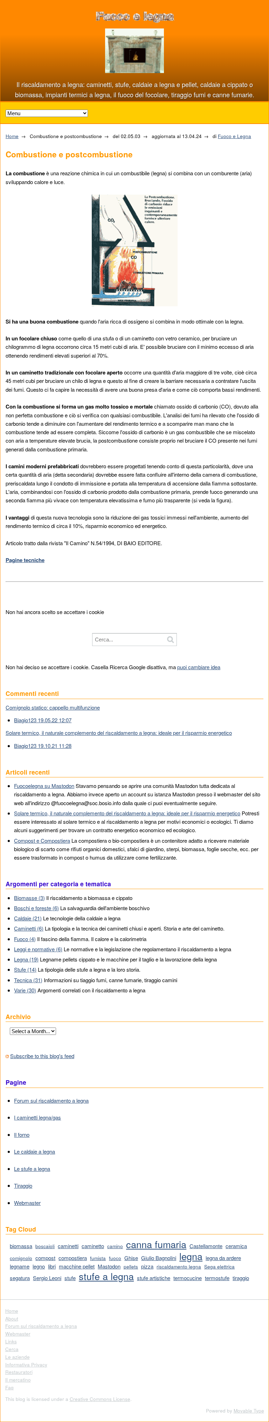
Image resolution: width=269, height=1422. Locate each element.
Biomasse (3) (29, 897)
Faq (9, 1387)
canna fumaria (156, 1244)
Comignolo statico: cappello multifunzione (53, 707)
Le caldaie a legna (34, 1151)
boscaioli (45, 1246)
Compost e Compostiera (42, 840)
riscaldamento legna (179, 1266)
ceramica (236, 1246)
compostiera (72, 1257)
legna (190, 1256)
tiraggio (241, 1277)
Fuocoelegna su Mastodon (44, 785)
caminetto (93, 1246)
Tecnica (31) (28, 980)
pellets (131, 1266)
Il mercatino (18, 1379)
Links (11, 1341)
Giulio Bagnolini (158, 1257)
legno (39, 1266)
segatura (20, 1277)
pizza (147, 1266)
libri (52, 1266)
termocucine (187, 1277)
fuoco (115, 1258)
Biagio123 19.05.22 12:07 (42, 720)
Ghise (131, 1257)
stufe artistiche (153, 1277)
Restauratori (19, 1372)
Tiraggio (23, 1185)
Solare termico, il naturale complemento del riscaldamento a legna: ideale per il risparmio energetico (119, 732)
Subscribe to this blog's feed (42, 1055)
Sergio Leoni (47, 1277)
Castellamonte (205, 1246)
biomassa (21, 1246)
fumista (98, 1258)
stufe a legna (106, 1276)
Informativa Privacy (26, 1364)
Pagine (16, 1082)
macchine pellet (77, 1266)
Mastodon (109, 1266)
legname (19, 1266)
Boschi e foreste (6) (36, 908)
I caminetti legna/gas (37, 1117)
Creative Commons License (100, 1399)
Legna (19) (26, 959)
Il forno (21, 1134)
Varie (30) (25, 990)
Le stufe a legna (32, 1168)
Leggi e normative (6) (38, 949)
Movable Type (249, 1410)
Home (12, 136)
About (11, 1318)
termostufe (217, 1277)
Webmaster (27, 1202)
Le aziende (17, 1356)
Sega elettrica (219, 1266)
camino (115, 1246)
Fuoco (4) (25, 938)
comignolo (21, 1258)
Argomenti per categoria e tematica (58, 883)
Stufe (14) (25, 969)
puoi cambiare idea (198, 667)
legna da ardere (223, 1257)
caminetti (68, 1246)
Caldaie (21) (28, 918)
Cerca (12, 1349)
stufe (70, 1277)
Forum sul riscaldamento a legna (51, 1100)
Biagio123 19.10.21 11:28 (42, 745)
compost (45, 1257)
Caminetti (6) (28, 928)
